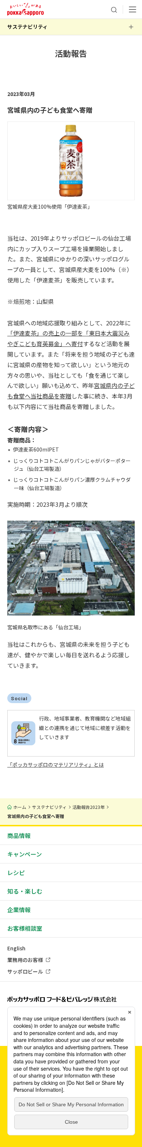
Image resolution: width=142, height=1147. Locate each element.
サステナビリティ (27, 26)
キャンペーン (24, 854)
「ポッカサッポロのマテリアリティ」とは (55, 764)
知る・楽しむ (24, 891)
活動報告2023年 (88, 807)
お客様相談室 (24, 928)
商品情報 (19, 835)
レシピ (16, 872)
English (16, 948)
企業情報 (19, 909)
